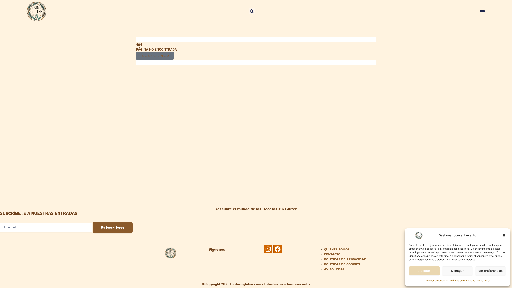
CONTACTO (332, 254)
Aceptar (424, 271)
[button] (504, 235)
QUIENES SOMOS (337, 249)
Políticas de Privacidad (462, 280)
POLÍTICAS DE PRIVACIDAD (345, 259)
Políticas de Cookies (436, 280)
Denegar (457, 271)
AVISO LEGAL (334, 269)
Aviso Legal (483, 280)
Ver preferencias (490, 271)
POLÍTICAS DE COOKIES (342, 264)
